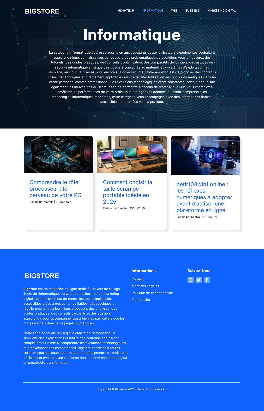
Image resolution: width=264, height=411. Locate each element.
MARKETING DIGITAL (222, 10)
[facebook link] (207, 280)
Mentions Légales (145, 286)
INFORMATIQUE (153, 10)
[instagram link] (190, 280)
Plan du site (141, 300)
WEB (174, 10)
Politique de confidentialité (152, 293)
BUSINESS (192, 10)
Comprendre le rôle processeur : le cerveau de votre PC (55, 188)
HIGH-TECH (126, 10)
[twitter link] (199, 280)
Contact (138, 279)
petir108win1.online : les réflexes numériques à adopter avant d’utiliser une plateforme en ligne (204, 197)
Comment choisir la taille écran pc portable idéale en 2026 (127, 192)
